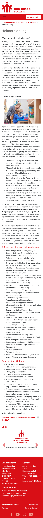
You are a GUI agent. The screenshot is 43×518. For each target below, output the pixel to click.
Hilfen (33, 22)
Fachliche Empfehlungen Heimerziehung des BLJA (18, 417)
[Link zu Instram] (24, 514)
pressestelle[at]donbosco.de (13, 496)
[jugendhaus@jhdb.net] (31, 514)
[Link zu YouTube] (18, 514)
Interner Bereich (31, 508)
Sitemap (5, 508)
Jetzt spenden (33, 17)
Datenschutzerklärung (11, 504)
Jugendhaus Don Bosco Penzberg (15, 22)
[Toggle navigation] (4, 17)
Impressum (33, 504)
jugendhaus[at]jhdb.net (31, 481)
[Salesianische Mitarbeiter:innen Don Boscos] (21, 436)
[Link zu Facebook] (11, 514)
